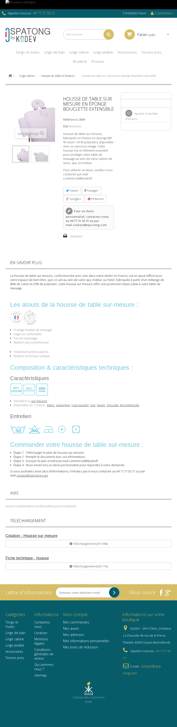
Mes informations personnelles (86, 641)
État (65, 126)
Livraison (40, 633)
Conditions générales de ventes (43, 654)
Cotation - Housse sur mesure (31, 535)
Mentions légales (41, 641)
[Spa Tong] (31, 34)
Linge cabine (27, 76)
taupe (101, 405)
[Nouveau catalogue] (88, 4)
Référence (70, 119)
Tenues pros (15, 657)
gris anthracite (129, 405)
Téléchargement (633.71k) (90, 566)
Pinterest (96, 199)
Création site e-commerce (89, 697)
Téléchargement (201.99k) (90, 544)
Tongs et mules (12, 624)
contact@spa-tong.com (90, 225)
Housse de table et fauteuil (57, 76)
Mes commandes (76, 622)
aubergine (63, 405)
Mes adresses (73, 634)
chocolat (112, 405)
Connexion (164, 13)
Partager (92, 190)
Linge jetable (15, 645)
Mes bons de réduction (80, 647)
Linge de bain (15, 633)
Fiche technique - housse (27, 558)
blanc (51, 405)
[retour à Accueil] (10, 76)
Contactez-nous (134, 13)
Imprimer (76, 236)
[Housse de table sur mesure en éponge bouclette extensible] (20, 154)
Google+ (75, 199)
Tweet (73, 190)
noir (93, 405)
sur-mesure (39, 401)
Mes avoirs (71, 628)
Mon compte (75, 614)
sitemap (40, 675)
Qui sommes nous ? (43, 666)
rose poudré (80, 405)
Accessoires (14, 651)
